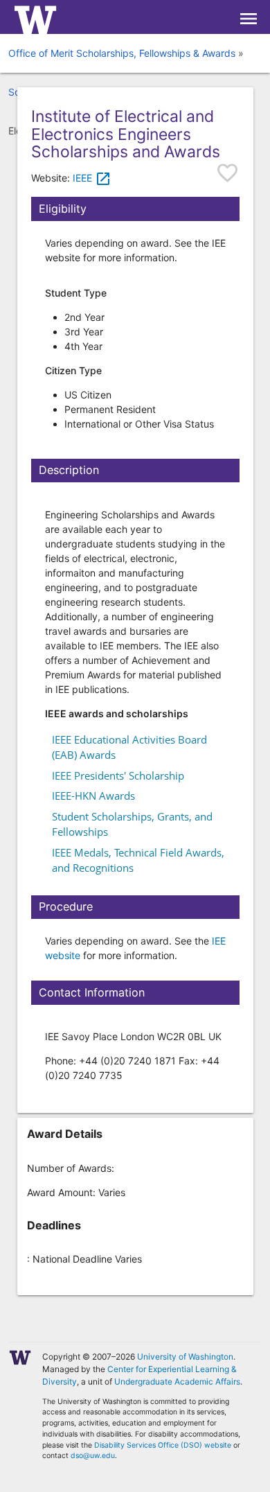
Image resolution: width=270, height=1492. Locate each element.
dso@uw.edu (93, 1455)
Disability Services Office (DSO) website (162, 1445)
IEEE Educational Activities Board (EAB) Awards (129, 747)
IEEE (92, 178)
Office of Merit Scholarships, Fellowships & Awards (121, 53)
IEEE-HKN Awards (93, 795)
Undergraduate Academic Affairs (177, 1381)
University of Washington (185, 1356)
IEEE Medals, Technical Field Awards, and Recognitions (138, 860)
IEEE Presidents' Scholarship (118, 775)
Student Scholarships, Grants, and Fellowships (132, 824)
